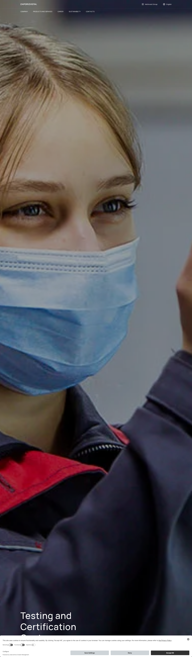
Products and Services (42, 11)
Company (24, 11)
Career (60, 11)
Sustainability (75, 11)
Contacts (90, 11)
